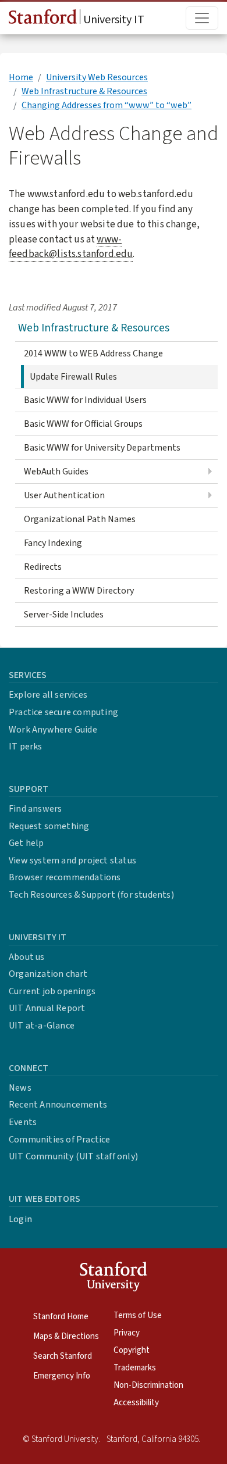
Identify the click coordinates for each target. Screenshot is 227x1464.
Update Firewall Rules (73, 376)
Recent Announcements (58, 1104)
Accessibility (136, 1403)
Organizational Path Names (80, 519)
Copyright (132, 1350)
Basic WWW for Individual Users (85, 400)
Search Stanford (62, 1356)
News (20, 1087)
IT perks (25, 746)
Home (21, 77)
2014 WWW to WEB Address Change (93, 353)
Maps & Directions (66, 1336)
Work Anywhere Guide (53, 729)
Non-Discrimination (148, 1385)
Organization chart (48, 973)
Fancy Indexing (53, 543)
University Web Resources (97, 77)
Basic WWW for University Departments (102, 447)
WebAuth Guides (56, 471)
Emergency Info (61, 1376)
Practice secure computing (63, 712)
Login (20, 1219)
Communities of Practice (60, 1139)
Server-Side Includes (64, 614)
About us (27, 957)
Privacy (127, 1333)
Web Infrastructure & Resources (84, 91)
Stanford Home (60, 1317)
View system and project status (72, 860)
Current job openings (52, 991)
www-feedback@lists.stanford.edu (71, 247)
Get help (26, 843)
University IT (112, 20)
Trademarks (135, 1368)
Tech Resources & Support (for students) (91, 894)
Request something (49, 826)
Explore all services (48, 694)
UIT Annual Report (47, 1008)
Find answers (35, 808)
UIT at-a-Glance (42, 1025)
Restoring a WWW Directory (79, 590)
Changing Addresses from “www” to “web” (106, 105)
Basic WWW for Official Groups (83, 423)
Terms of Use (138, 1315)
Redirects (43, 566)
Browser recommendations (65, 877)
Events (23, 1122)
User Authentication (64, 495)
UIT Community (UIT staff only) (73, 1156)
